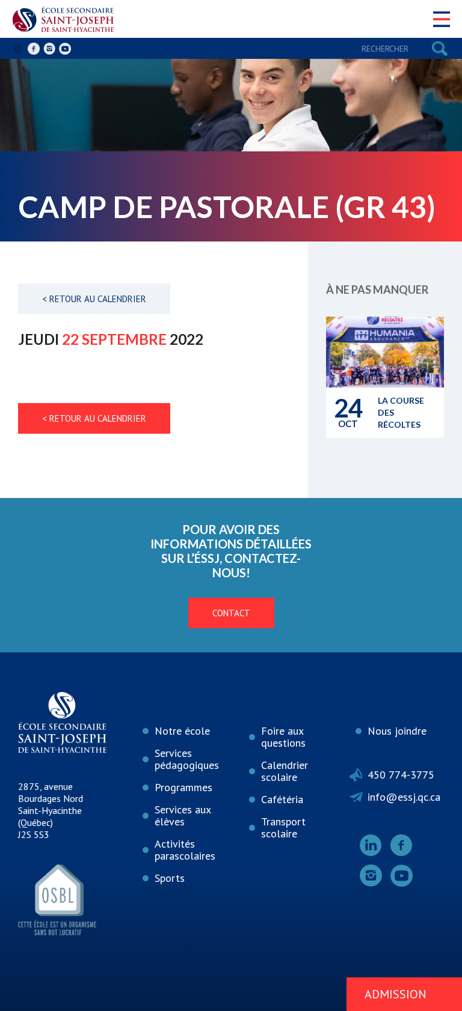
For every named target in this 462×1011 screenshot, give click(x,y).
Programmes (183, 787)
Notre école (182, 731)
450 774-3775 (401, 775)
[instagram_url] (49, 49)
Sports (170, 878)
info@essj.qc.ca (404, 797)
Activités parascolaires (185, 850)
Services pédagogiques (187, 759)
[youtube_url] (65, 49)
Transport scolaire (283, 827)
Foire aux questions (283, 737)
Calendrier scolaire (284, 771)
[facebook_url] (34, 49)
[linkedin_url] (18, 49)
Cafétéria (282, 799)
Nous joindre (397, 731)
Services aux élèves (183, 815)
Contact (231, 613)
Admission (396, 994)
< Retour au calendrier (94, 299)
